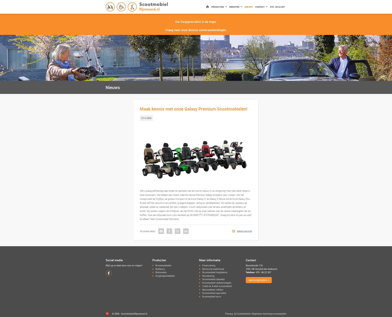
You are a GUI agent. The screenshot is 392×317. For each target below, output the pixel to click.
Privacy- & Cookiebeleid (237, 313)
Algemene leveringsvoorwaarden (269, 313)
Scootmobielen (163, 265)
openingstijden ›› (259, 280)
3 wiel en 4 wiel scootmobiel (217, 286)
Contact (260, 6)
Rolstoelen (161, 272)
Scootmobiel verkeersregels (216, 282)
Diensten (234, 6)
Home (207, 6)
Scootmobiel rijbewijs (213, 279)
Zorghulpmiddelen (165, 275)
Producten (217, 6)
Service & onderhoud (213, 268)
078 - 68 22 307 (277, 6)
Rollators (160, 268)
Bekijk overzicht (244, 231)
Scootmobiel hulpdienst (214, 272)
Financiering (208, 265)
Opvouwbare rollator (212, 289)
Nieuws (249, 6)
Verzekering (208, 275)
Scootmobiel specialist (214, 292)
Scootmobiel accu (211, 296)
